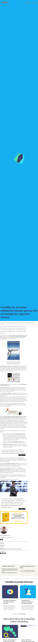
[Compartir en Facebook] (5, 553)
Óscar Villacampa (5, 535)
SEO (3, 427)
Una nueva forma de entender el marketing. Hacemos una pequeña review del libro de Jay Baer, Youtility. (14, 451)
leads (1, 470)
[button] (34, 2)
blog (4, 322)
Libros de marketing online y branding (7, 548)
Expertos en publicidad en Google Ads (9, 572)
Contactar (27, 2)
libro (5, 477)
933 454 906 (27, 570)
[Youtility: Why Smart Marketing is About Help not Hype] (13, 350)
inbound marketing (12, 403)
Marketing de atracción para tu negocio (10, 568)
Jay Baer (10, 335)
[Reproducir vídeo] (13, 488)
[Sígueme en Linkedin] (2, 540)
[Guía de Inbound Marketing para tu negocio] (13, 517)
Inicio (2, 322)
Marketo (20, 458)
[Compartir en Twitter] (1, 553)
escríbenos (32, 570)
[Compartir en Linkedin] (3, 553)
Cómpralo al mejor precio (14, 363)
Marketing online (18, 548)
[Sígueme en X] (0, 540)
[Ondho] (5, 2)
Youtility (1, 463)
